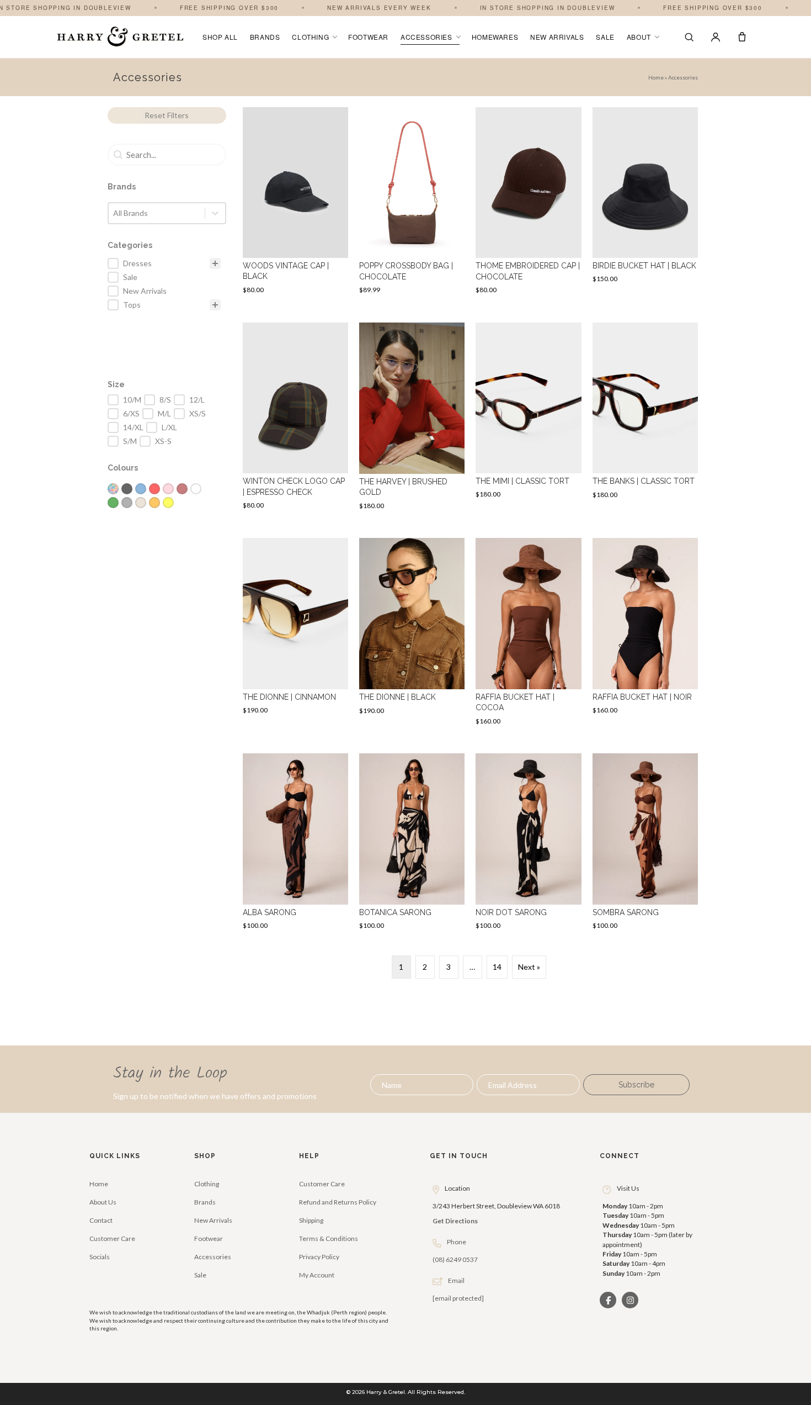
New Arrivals (557, 36)
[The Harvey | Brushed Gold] (412, 419)
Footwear (368, 36)
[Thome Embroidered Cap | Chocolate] (528, 203)
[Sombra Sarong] (645, 844)
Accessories (426, 36)
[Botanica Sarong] (412, 844)
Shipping (311, 1220)
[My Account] (715, 37)
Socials (99, 1257)
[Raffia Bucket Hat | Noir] (645, 634)
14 (497, 966)
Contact (101, 1220)
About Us (102, 1202)
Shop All (220, 36)
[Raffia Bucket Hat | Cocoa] (528, 634)
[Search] (689, 37)
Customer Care (112, 1238)
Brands (265, 36)
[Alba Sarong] (295, 844)
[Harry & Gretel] (120, 37)
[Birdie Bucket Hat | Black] (645, 203)
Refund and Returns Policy (337, 1202)
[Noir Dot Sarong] (528, 844)
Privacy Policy (319, 1257)
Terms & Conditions (328, 1238)
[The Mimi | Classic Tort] (528, 419)
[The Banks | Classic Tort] (645, 419)
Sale (605, 36)
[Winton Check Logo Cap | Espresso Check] (295, 419)
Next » (529, 966)
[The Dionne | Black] (412, 634)
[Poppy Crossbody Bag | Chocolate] (412, 203)
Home (656, 77)
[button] (636, 1084)
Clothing (310, 36)
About (639, 36)
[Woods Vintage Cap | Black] (295, 203)
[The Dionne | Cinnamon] (295, 634)
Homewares (495, 36)
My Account (316, 1275)
